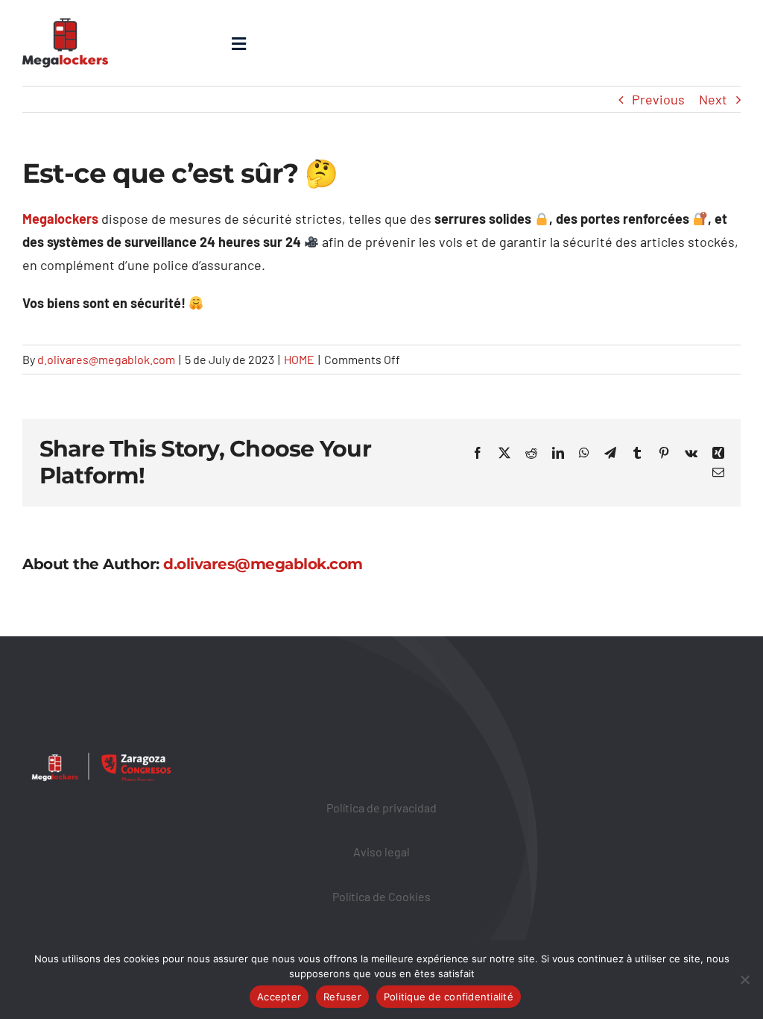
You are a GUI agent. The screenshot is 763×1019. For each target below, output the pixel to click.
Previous (658, 99)
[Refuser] (744, 979)
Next (713, 99)
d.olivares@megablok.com (106, 359)
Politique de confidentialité (448, 997)
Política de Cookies (381, 896)
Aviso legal (381, 851)
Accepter (279, 997)
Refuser (342, 997)
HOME (299, 359)
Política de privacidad (381, 807)
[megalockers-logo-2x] (65, 10)
